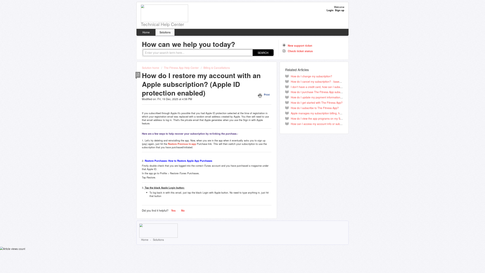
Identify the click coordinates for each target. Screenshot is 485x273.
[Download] (235, 88)
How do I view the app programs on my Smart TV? (321, 118)
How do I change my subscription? (311, 76)
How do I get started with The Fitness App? (317, 102)
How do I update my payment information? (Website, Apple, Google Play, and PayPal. (342, 97)
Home (146, 32)
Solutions (165, 32)
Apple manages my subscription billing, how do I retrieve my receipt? (332, 113)
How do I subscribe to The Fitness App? (315, 108)
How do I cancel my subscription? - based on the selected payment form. (334, 81)
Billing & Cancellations (216, 68)
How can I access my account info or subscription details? (325, 124)
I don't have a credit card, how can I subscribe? (319, 87)
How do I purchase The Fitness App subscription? (320, 92)
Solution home (151, 68)
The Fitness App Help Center (181, 68)
